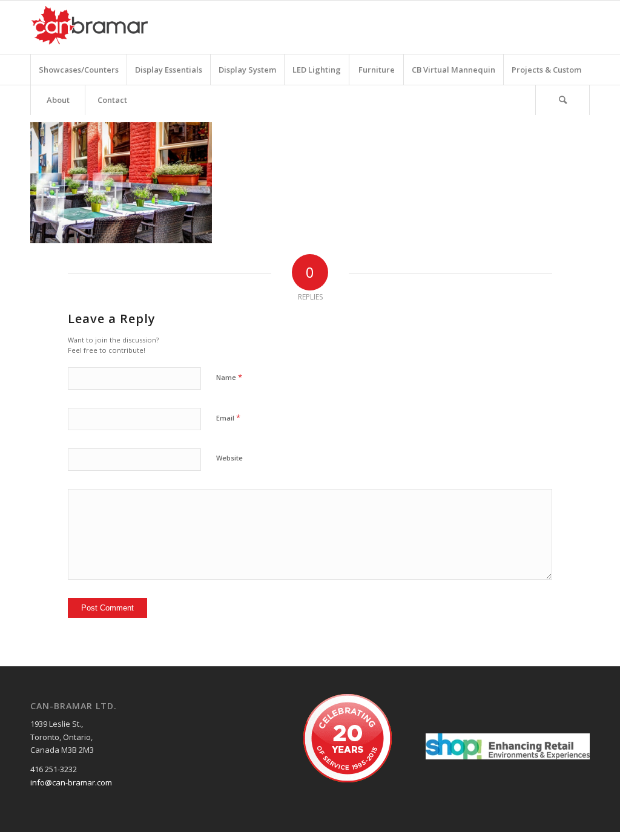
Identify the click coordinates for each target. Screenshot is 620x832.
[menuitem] (78, 69)
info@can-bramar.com (71, 782)
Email (228, 417)
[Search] (562, 100)
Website (229, 457)
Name (229, 377)
